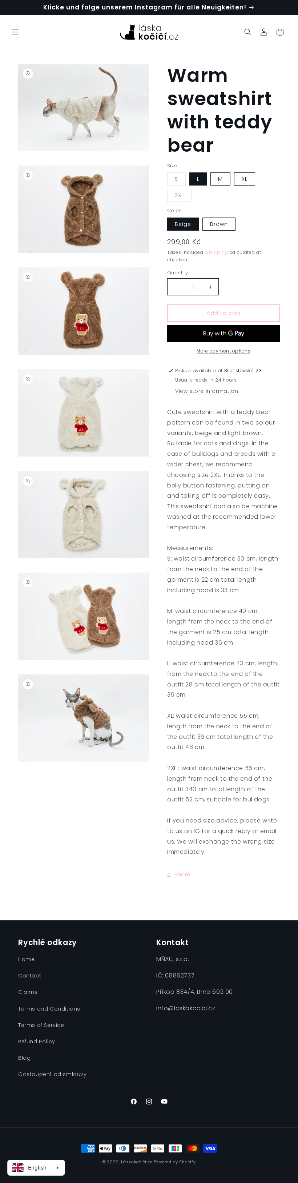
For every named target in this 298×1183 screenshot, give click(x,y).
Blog (24, 1057)
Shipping (217, 252)
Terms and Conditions (49, 1008)
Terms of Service (41, 1025)
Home (26, 959)
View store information (206, 391)
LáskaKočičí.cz (136, 1162)
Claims (28, 992)
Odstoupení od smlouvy (52, 1074)
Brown (219, 224)
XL (244, 179)
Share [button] (182, 874)
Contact (29, 975)
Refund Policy (36, 1041)
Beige (183, 224)
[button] (15, 32)
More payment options (223, 351)
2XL (183, 196)
